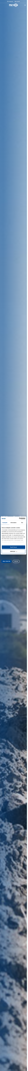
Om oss (16, 561)
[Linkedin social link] (17, 1)
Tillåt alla (13, 547)
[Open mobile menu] (25, 5)
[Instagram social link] (10, 1)
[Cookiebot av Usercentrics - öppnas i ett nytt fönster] (19, 519)
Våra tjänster (6, 561)
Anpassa (12, 551)
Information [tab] (13, 522)
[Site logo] (13, 5)
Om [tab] (22, 522)
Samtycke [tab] (4, 522)
